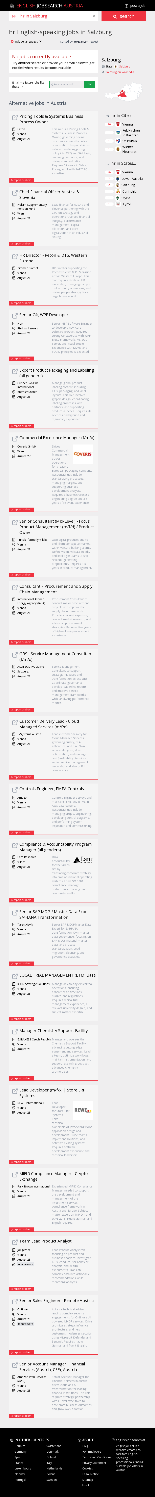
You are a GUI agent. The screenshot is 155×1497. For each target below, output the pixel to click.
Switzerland (53, 1446)
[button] (26, 42)
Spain (18, 1457)
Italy (49, 1463)
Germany (20, 1451)
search (127, 16)
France (19, 1463)
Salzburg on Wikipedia (120, 72)
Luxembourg (23, 1468)
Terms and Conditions (96, 1457)
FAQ (85, 1446)
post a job (137, 5)
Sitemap (87, 1480)
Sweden (51, 1480)
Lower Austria (132, 178)
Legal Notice (90, 1474)
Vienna (127, 124)
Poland (51, 1474)
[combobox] (59, 16)
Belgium (20, 1446)
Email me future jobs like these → (28, 84)
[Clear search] (93, 16)
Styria (125, 198)
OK (89, 84)
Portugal (20, 1480)
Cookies (87, 1468)
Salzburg (124, 66)
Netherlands (54, 1468)
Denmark (52, 1451)
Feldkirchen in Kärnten (131, 132)
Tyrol (127, 204)
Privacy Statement (94, 1463)
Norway (20, 1474)
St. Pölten (130, 141)
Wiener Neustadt (129, 149)
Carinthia (129, 191)
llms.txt (87, 1485)
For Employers (91, 1451)
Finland (51, 1457)
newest (93, 41)
